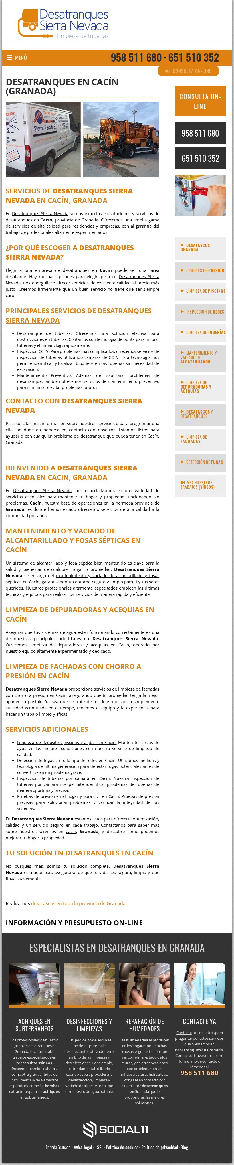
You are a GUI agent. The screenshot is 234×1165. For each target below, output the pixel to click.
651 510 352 (193, 56)
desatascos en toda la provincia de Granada (78, 903)
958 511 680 (136, 56)
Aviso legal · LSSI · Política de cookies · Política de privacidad (126, 1147)
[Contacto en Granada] (199, 1006)
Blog (184, 1147)
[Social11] (117, 1129)
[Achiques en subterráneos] (34, 1006)
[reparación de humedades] (144, 1006)
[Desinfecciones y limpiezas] (89, 1006)
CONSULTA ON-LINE (200, 101)
